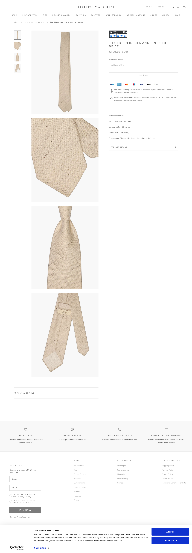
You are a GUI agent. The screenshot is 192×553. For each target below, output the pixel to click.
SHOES (153, 15)
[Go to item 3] (17, 57)
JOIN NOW (25, 510)
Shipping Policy (168, 465)
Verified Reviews (26, 442)
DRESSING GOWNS (136, 15)
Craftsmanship (123, 470)
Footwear (78, 496)
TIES (45, 15)
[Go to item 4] (17, 68)
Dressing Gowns (80, 487)
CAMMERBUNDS (113, 15)
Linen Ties (40, 22)
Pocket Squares (80, 474)
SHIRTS (166, 15)
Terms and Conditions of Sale (174, 483)
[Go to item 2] (17, 46)
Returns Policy (167, 470)
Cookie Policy (167, 478)
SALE (14, 15)
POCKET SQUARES (61, 15)
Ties (75, 470)
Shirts (76, 500)
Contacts (120, 483)
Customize (169, 540)
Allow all (170, 532)
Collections (27, 22)
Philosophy (121, 465)
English (160, 7)
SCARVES (95, 15)
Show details (40, 548)
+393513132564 (130, 439)
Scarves (77, 491)
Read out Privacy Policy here (20, 517)
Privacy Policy (167, 474)
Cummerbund (79, 483)
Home (16, 22)
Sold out (143, 75)
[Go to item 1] (17, 35)
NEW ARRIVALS (30, 15)
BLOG (177, 15)
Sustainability (122, 478)
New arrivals (79, 465)
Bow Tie (77, 478)
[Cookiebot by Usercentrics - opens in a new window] (16, 548)
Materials (121, 474)
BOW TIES (81, 15)
